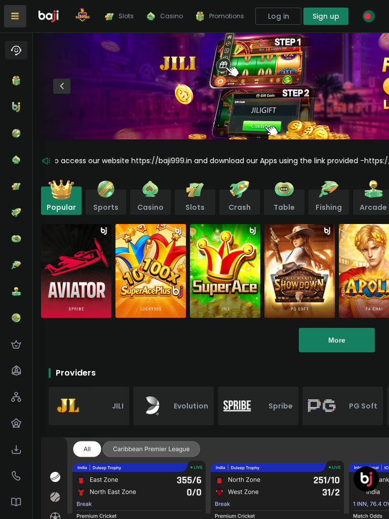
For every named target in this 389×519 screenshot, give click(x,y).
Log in (278, 16)
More (336, 340)
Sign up (326, 16)
